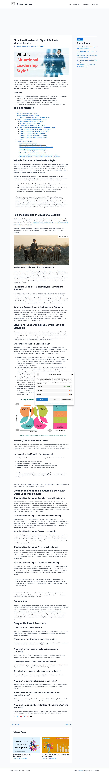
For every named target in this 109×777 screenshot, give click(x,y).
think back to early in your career (55, 219)
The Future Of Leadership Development (22, 755)
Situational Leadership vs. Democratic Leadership (33, 137)
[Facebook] (14, 716)
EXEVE (81, 770)
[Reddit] (27, 716)
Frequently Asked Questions (24, 141)
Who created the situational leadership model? (33, 145)
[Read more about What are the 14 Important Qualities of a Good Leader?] (55, 745)
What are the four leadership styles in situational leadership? (36, 147)
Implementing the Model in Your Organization (32, 125)
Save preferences (67, 399)
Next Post (68, 724)
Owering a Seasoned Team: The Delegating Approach (35, 117)
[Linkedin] (24, 716)
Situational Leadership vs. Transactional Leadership (34, 131)
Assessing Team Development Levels (30, 123)
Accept (42, 399)
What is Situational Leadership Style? (27, 113)
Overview (19, 112)
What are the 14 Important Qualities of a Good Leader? (55, 755)
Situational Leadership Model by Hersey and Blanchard (32, 119)
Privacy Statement (55, 402)
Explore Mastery (24, 4)
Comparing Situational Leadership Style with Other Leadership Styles (36, 127)
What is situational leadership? (28, 143)
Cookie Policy (48, 402)
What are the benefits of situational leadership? (33, 153)
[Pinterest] (21, 716)
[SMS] (31, 716)
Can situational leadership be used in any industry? (34, 151)
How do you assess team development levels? (33, 149)
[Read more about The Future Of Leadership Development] (26, 745)
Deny (54, 399)
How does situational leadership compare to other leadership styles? (39, 155)
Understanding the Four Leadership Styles (31, 121)
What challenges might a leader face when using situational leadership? (40, 156)
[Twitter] (17, 716)
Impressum (62, 402)
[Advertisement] (54, 19)
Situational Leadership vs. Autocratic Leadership (33, 135)
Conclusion (20, 139)
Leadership (15, 758)
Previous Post (14, 724)
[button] (72, 374)
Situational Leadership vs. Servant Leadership (32, 133)
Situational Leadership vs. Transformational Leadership (35, 129)
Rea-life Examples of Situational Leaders (28, 115)
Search (80, 39)
